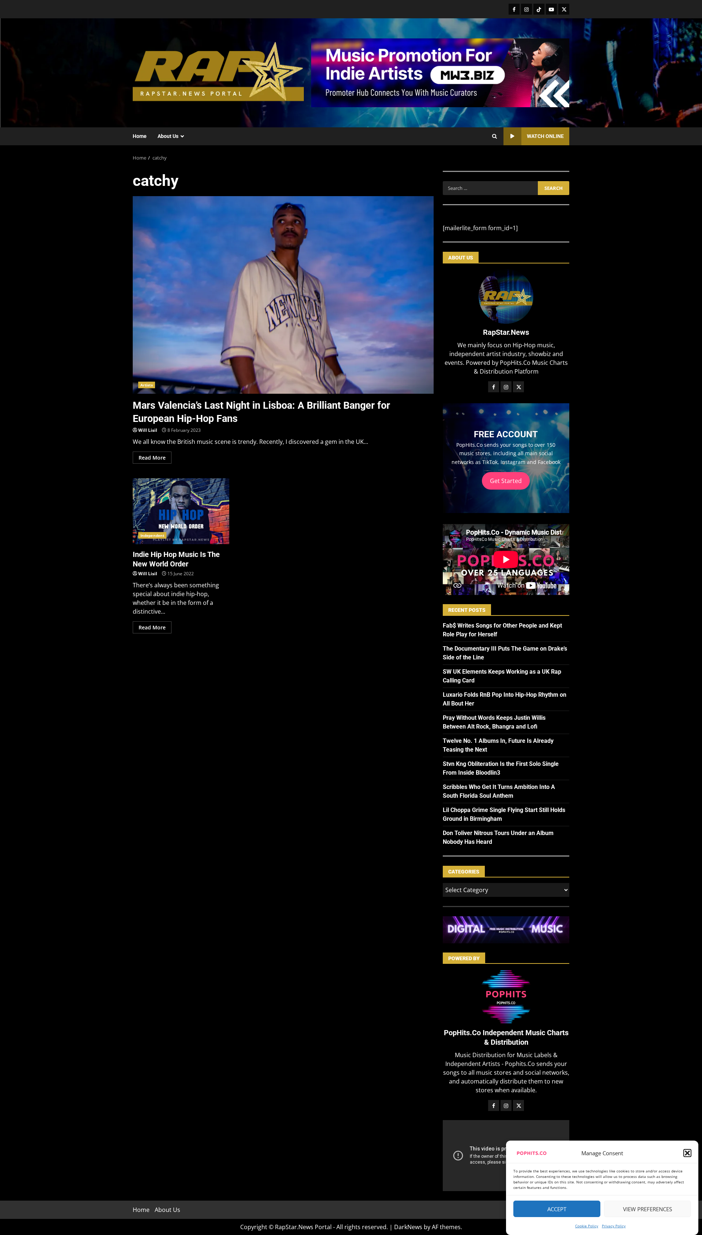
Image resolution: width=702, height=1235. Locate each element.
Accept (556, 1209)
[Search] (494, 136)
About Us (168, 136)
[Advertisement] (440, 72)
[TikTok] (538, 9)
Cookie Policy (586, 1225)
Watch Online (545, 136)
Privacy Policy (614, 1225)
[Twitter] (563, 9)
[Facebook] (514, 9)
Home (140, 136)
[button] (687, 1153)
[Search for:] (490, 188)
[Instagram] (526, 9)
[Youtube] (551, 9)
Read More (152, 457)
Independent (152, 535)
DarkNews (408, 1227)
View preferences (647, 1209)
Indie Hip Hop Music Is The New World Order (181, 511)
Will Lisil (147, 430)
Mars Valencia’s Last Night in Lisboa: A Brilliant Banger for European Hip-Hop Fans (283, 295)
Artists (146, 385)
